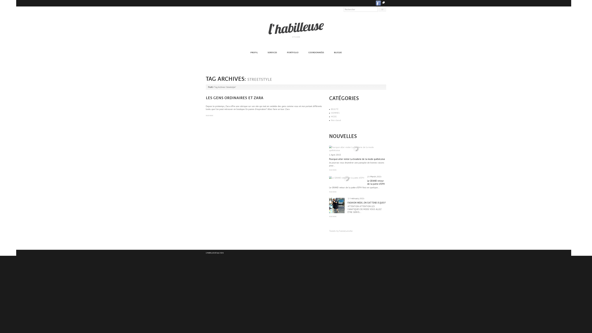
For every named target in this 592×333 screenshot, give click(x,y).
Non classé (336, 120)
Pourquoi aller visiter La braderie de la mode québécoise (357, 159)
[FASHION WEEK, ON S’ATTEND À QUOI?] (337, 205)
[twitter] (383, 2)
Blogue (338, 52)
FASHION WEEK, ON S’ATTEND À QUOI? (367, 202)
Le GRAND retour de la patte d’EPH (376, 182)
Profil (254, 52)
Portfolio (292, 52)
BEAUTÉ (334, 109)
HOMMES (335, 112)
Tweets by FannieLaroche (341, 231)
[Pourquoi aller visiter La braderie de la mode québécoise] (356, 149)
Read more (209, 115)
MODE (334, 116)
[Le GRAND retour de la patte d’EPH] (346, 177)
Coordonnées (316, 52)
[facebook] (378, 3)
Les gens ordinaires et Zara (234, 98)
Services (272, 52)
